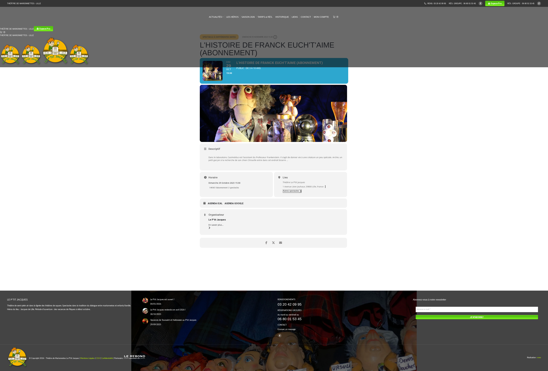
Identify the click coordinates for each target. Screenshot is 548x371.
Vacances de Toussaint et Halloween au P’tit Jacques (173, 320)
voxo (539, 358)
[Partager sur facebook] (266, 242)
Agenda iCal (215, 203)
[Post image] (145, 300)
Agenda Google (234, 203)
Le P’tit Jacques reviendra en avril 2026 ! (168, 310)
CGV (98, 358)
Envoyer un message (287, 329)
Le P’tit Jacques (217, 219)
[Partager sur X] (273, 242)
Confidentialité (107, 358)
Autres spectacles (291, 191)
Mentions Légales (87, 358)
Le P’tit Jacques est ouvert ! (162, 300)
